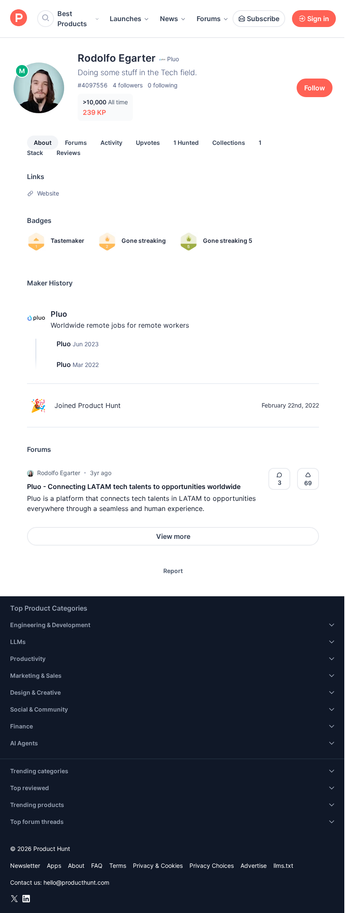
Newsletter (25, 865)
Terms (117, 865)
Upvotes (148, 142)
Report (173, 570)
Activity (111, 142)
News (169, 18)
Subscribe (263, 18)
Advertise (254, 865)
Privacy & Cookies (158, 865)
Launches (125, 18)
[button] (30, 473)
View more (173, 536)
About (42, 142)
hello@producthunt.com (76, 882)
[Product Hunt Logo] (18, 18)
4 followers (128, 85)
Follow (314, 88)
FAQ (97, 865)
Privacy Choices (211, 865)
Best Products (72, 18)
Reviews (69, 152)
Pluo (59, 314)
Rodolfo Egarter (58, 472)
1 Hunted (186, 142)
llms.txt (283, 865)
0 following (163, 85)
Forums (209, 18)
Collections (228, 142)
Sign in (318, 18)
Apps (54, 865)
